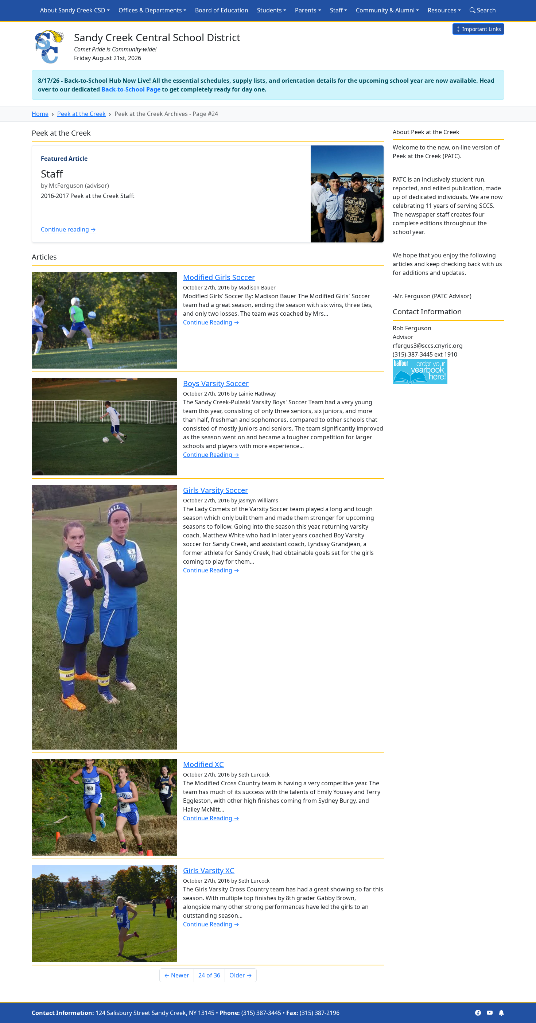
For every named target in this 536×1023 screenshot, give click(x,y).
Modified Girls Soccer (219, 277)
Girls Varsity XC (208, 870)
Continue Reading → (211, 322)
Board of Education (221, 10)
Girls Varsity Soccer (215, 490)
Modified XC (203, 764)
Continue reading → (68, 229)
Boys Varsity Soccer (216, 383)
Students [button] (269, 10)
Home (40, 114)
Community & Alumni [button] (385, 10)
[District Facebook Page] (478, 1013)
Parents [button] (305, 10)
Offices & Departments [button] (150, 10)
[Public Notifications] (501, 1013)
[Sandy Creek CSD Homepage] (50, 45)
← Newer (176, 975)
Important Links (481, 29)
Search (485, 10)
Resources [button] (442, 10)
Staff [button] (336, 10)
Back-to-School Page (130, 89)
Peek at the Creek (81, 114)
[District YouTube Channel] (490, 1013)
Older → (240, 975)
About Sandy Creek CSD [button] (72, 10)
